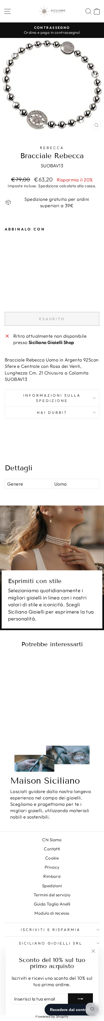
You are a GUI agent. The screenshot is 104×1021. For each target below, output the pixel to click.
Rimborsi (51, 876)
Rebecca (52, 147)
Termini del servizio (52, 894)
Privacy (52, 867)
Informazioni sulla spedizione (52, 398)
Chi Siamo (52, 839)
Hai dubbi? (52, 412)
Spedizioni (52, 885)
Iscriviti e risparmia (50, 929)
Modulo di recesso (51, 913)
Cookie (52, 858)
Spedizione (48, 185)
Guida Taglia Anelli (52, 904)
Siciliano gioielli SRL (50, 943)
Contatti (52, 848)
